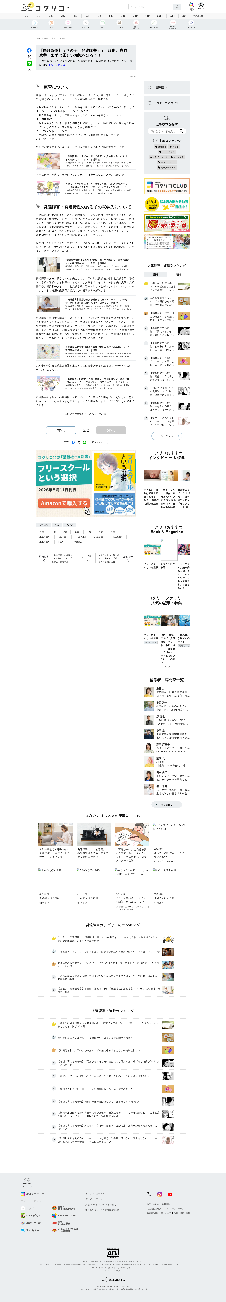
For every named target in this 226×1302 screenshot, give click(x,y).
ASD (57, 524)
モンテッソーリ (168, 162)
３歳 (77, 531)
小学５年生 (118, 536)
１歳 (53, 531)
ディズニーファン (93, 1198)
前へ (61, 430)
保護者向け (198, 16)
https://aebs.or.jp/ (113, 1270)
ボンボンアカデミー (95, 1193)
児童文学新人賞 (168, 167)
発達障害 (63, 38)
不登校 (175, 146)
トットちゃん (168, 151)
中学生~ (184, 16)
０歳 (41, 531)
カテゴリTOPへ (86, 558)
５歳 (101, 531)
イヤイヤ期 (178, 157)
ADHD (70, 524)
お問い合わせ (153, 1204)
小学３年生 (81, 536)
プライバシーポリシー (176, 1208)
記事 (46, 38)
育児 (54, 38)
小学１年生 (44, 536)
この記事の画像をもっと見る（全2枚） (86, 413)
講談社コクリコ (150, 642)
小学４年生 (99, 536)
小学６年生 (44, 542)
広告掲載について (155, 1208)
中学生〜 (62, 542)
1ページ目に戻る (58, 64)
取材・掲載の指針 (182, 1213)
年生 (112, 16)
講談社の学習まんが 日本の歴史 (100, 1204)
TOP (38, 38)
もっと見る (166, 436)
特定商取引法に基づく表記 (159, 1213)
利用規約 (166, 1204)
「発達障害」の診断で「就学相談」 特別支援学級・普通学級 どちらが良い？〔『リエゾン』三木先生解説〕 (62, 558)
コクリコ (168, 667)
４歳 (89, 531)
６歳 (112, 531)
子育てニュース (160, 157)
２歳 (65, 531)
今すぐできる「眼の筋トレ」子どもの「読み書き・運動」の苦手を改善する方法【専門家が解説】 (108, 558)
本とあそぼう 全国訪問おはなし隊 (102, 1209)
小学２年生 (63, 536)
